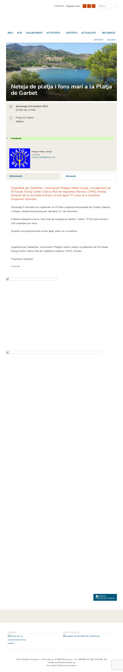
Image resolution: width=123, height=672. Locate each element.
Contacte (59, 6)
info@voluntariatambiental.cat (61, 662)
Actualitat (88, 32)
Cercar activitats (105, 598)
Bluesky (89, 6)
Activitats (53, 32)
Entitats (72, 32)
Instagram (93, 6)
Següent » (112, 40)
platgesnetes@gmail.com (43, 157)
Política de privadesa (66, 665)
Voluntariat (34, 32)
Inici (10, 32)
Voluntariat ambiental (28, 20)
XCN (19, 32)
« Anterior (98, 40)
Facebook (84, 6)
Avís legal (51, 665)
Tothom (13, 131)
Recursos (108, 32)
